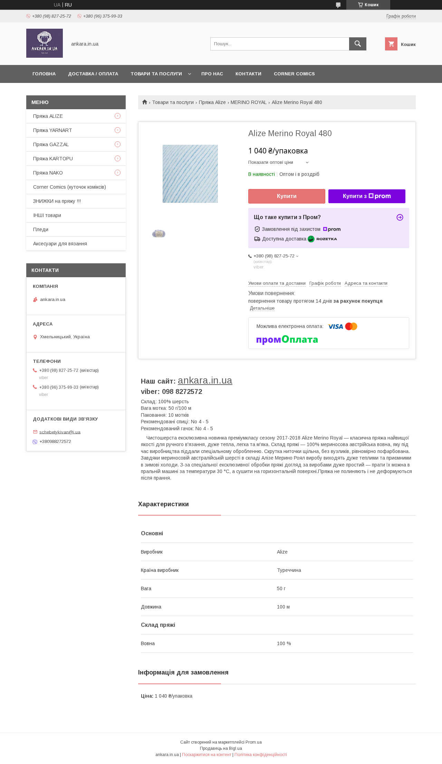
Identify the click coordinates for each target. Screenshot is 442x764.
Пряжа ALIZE (48, 116)
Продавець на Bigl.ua (221, 748)
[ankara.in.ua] (44, 56)
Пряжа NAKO (48, 173)
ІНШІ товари (47, 215)
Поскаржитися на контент (206, 754)
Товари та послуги (156, 73)
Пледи (40, 229)
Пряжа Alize (212, 102)
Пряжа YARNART (52, 130)
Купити (287, 196)
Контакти (248, 73)
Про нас (212, 73)
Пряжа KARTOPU (53, 158)
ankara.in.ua (205, 380)
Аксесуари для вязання (60, 243)
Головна (44, 73)
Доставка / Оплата (93, 73)
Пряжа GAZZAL (51, 144)
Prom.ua (254, 742)
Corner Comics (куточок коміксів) (69, 187)
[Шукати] (357, 43)
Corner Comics (294, 73)
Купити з (355, 196)
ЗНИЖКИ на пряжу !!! (57, 201)
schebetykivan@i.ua (59, 431)
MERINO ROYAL (249, 102)
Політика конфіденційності (260, 754)
